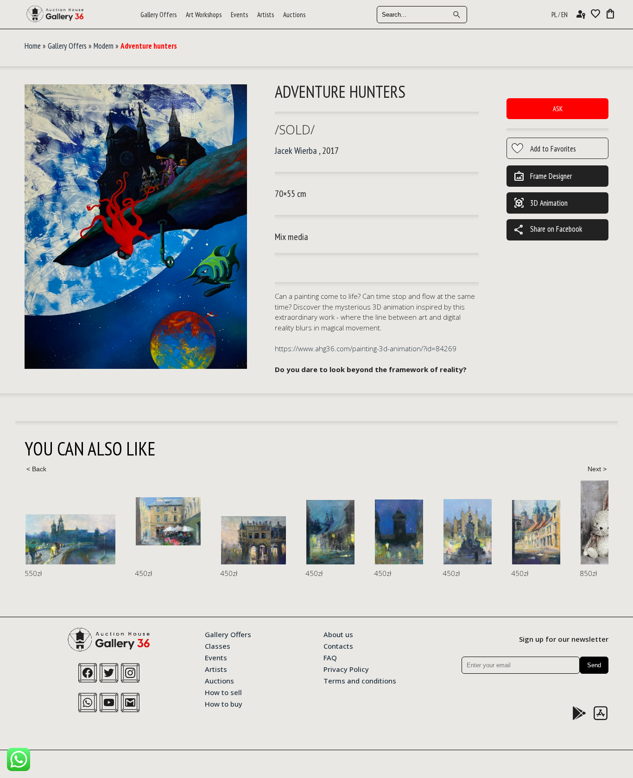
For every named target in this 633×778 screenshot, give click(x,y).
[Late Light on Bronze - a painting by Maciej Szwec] (467, 531)
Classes (217, 645)
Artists (265, 14)
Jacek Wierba (296, 151)
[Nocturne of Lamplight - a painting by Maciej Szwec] (330, 532)
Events (239, 14)
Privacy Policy (346, 668)
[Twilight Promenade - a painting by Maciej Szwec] (70, 539)
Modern (104, 46)
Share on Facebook (547, 229)
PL (554, 14)
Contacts (338, 645)
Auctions (294, 14)
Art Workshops (204, 14)
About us (338, 634)
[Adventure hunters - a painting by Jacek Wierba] (136, 227)
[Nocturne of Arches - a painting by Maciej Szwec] (253, 540)
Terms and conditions (359, 680)
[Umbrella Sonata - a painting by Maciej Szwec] (168, 521)
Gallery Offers (158, 14)
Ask (558, 108)
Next (596, 469)
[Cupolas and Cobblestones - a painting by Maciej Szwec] (536, 532)
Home (33, 46)
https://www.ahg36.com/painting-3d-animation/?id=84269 (365, 348)
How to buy (223, 703)
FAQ (330, 657)
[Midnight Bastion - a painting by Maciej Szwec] (399, 532)
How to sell (223, 692)
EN (564, 14)
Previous (36, 469)
